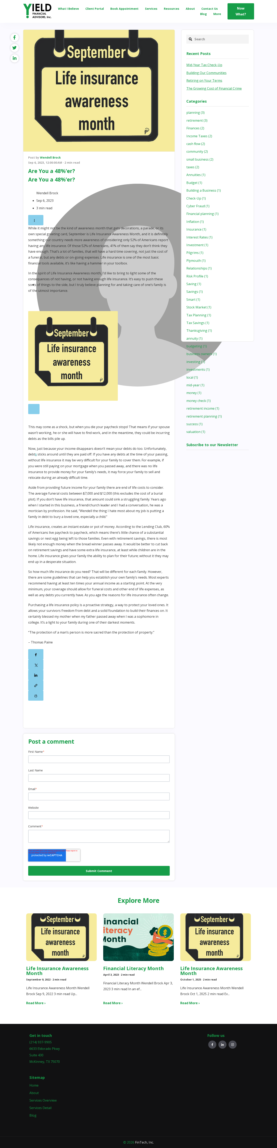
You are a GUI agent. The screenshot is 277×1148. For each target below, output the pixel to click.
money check (198, 400)
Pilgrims (194, 252)
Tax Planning (198, 315)
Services (151, 9)
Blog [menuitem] (33, 1115)
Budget (194, 182)
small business (199, 159)
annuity (194, 338)
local (192, 377)
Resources (171, 9)
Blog (203, 14)
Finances (195, 128)
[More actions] (35, 220)
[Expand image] (34, 409)
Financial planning (202, 214)
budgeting (196, 346)
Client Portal (94, 9)
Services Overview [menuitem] (43, 1100)
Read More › (36, 1003)
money (193, 393)
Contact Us (209, 9)
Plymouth (196, 260)
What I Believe (68, 9)
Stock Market (198, 307)
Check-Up (196, 198)
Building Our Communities (206, 73)
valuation (195, 432)
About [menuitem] (34, 1093)
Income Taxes (199, 136)
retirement (196, 120)
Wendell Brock (50, 157)
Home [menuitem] (34, 1085)
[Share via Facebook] (35, 654)
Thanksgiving (199, 330)
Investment (197, 245)
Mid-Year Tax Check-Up (204, 65)
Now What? (241, 11)
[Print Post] (35, 696)
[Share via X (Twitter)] (35, 664)
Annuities (195, 175)
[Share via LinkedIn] (35, 675)
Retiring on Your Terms (204, 80)
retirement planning (204, 416)
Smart (193, 299)
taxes (192, 167)
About (190, 9)
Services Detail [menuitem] (40, 1108)
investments (198, 369)
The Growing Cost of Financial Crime (214, 88)
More (217, 14)
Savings (194, 291)
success (194, 424)
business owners (201, 354)
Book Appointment (124, 9)
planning (195, 112)
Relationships (199, 268)
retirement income (202, 408)
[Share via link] (35, 685)
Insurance (196, 229)
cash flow (195, 144)
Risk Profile (197, 276)
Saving (193, 284)
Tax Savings (197, 323)
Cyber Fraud (197, 206)
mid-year (195, 385)
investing (195, 362)
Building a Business (203, 190)
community (197, 151)
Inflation (195, 221)
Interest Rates (199, 237)
